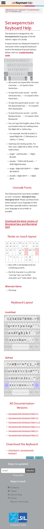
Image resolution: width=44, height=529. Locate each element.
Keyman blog (16, 494)
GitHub (13, 498)
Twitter (13, 491)
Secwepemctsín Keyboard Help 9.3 (23, 414)
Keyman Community (19, 501)
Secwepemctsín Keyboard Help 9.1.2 (24, 423)
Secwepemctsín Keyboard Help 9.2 (23, 418)
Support (39, 458)
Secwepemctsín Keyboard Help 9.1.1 (24, 427)
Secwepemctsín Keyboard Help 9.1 (23, 431)
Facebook (14, 487)
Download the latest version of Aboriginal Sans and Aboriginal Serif (21, 224)
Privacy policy (18, 475)
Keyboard (22, 10)
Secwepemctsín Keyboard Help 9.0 (23, 435)
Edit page (30, 458)
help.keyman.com (11, 10)
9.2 (7, 11)
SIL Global (22, 525)
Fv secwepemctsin (33, 10)
